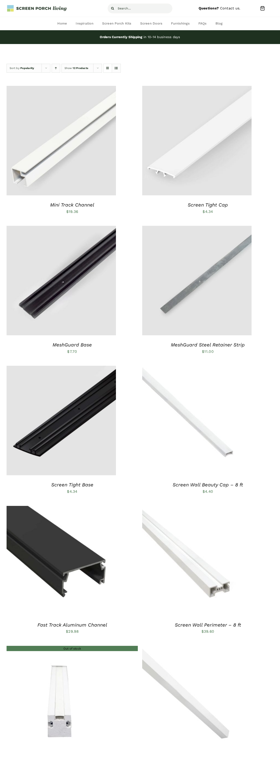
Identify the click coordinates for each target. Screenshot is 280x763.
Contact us (230, 8)
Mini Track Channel (72, 205)
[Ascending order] (56, 68)
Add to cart (48, 281)
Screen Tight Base (72, 484)
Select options (48, 141)
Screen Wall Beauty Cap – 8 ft (208, 484)
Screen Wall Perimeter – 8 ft (208, 625)
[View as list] (116, 68)
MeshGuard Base (72, 345)
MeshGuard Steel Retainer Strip (208, 345)
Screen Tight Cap (208, 205)
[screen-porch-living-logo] (37, 6)
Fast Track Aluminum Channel (72, 625)
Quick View (78, 141)
